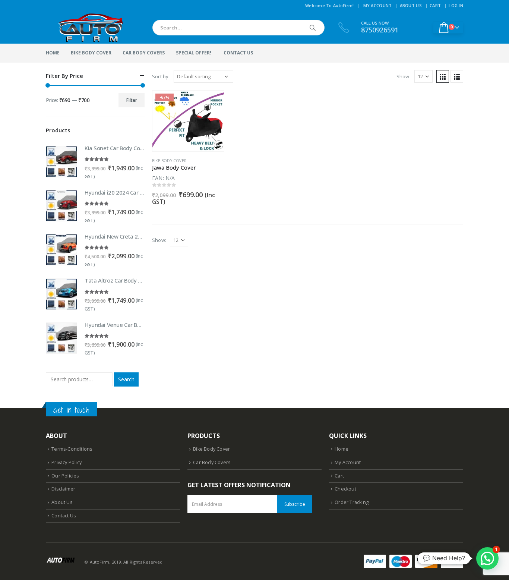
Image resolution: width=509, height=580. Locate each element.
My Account (377, 5)
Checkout (345, 489)
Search (126, 379)
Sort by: (161, 76)
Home (53, 53)
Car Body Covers (144, 53)
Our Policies (65, 476)
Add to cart (211, 103)
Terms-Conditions (71, 449)
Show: (403, 76)
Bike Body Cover (91, 53)
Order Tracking (352, 502)
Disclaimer (63, 489)
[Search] (312, 27)
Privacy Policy (66, 462)
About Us (411, 5)
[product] (61, 161)
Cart (435, 5)
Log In (456, 5)
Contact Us (63, 516)
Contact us (238, 53)
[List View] (456, 76)
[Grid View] (442, 76)
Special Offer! (193, 53)
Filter (131, 100)
